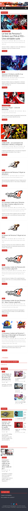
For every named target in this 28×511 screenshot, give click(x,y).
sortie (20, 210)
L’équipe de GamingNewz (6, 495)
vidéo (17, 307)
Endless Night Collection (12, 340)
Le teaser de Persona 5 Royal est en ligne (14, 236)
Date (11, 240)
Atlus (3, 240)
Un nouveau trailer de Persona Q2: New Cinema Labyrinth (13, 268)
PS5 (24, 42)
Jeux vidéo (4, 31)
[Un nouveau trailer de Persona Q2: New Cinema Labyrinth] (14, 255)
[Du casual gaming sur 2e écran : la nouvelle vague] (18, 395)
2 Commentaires (19, 111)
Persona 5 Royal (18, 42)
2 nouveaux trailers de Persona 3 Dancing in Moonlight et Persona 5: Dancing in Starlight (14, 335)
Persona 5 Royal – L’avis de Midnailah (11, 108)
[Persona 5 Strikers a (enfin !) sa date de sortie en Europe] (14, 56)
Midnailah (12, 40)
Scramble (12, 79)
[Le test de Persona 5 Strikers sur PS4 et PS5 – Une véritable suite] (14, 15)
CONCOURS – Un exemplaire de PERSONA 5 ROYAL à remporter (12, 143)
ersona (5, 305)
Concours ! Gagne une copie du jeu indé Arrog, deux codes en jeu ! (6, 464)
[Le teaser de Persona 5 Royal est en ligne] (14, 223)
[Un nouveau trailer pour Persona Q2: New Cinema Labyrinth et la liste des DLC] (14, 191)
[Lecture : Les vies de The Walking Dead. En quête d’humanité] (7, 411)
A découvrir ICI (4, 364)
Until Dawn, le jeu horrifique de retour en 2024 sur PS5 (6, 376)
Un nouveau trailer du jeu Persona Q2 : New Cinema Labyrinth (13, 301)
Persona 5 (13, 42)
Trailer (23, 210)
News (3, 72)
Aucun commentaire (19, 40)
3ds (25, 270)
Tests (9, 31)
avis (2, 42)
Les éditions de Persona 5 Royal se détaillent (13, 173)
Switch (3, 44)
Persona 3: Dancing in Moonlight (8, 341)
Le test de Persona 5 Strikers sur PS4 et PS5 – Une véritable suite (13, 36)
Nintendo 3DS (15, 305)
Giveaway (7, 147)
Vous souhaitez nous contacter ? (8, 497)
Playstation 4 (18, 177)
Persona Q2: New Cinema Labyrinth (12, 210)
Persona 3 (6, 209)
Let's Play (3, 112)
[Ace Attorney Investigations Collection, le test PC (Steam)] (18, 371)
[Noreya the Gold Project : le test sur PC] (18, 384)
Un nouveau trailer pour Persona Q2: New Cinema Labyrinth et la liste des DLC (13, 204)
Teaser (23, 240)
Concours (4, 140)
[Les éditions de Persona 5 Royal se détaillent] (14, 160)
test (5, 44)
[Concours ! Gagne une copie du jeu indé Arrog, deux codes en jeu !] (7, 449)
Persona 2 (10, 272)
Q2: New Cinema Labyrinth (7, 273)
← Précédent (4, 357)
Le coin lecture (5, 419)
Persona (8, 42)
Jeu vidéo (11, 147)
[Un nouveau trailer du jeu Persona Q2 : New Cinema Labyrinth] (14, 289)
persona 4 (10, 209)
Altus (4, 177)
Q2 (11, 307)
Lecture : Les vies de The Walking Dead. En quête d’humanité (7, 425)
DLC (2, 209)
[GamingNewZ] (14, 2)
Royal (18, 240)
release (7, 343)
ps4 (22, 42)
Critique (5, 42)
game (3, 272)
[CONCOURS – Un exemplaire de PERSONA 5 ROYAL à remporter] (14, 125)
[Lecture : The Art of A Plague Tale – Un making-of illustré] (18, 422)
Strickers (16, 79)
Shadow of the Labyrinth (16, 273)
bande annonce (7, 240)
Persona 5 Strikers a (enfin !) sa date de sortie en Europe (12, 75)
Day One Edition (5, 340)
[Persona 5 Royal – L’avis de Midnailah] (14, 93)
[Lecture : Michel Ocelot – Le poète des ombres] (18, 411)
